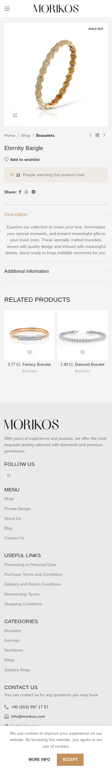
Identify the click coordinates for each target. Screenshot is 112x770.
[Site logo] (56, 8)
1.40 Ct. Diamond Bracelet (83, 365)
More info (40, 759)
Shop (25, 135)
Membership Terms (21, 594)
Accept (70, 759)
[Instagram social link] (8, 475)
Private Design (17, 508)
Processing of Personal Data (30, 564)
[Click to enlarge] (15, 115)
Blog (8, 528)
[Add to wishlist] (29, 352)
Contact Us (14, 538)
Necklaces (13, 650)
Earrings (12, 640)
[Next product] (104, 135)
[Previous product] (90, 135)
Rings (9, 660)
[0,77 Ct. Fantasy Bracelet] (29, 335)
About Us (12, 518)
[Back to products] (97, 135)
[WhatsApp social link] (26, 192)
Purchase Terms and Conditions (33, 574)
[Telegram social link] (33, 192)
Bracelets (45, 135)
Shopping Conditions (23, 604)
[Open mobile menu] (7, 8)
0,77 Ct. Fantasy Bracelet (29, 365)
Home (9, 135)
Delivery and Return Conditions (32, 584)
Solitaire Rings (17, 670)
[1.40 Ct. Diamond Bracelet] (82, 335)
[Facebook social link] (20, 192)
